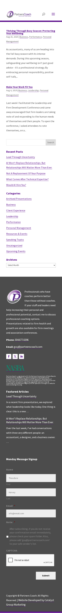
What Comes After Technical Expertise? (27, 179)
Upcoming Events (15, 251)
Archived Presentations (19, 198)
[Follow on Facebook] (8, 356)
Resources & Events (16, 233)
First (8, 484)
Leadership (33, 90)
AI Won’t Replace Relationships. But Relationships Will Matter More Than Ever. (29, 420)
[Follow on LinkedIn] (21, 356)
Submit (45, 575)
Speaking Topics (15, 239)
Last (8, 498)
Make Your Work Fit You (19, 86)
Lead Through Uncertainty (20, 157)
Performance (35, 36)
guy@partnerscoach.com (28, 347)
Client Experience (15, 210)
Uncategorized (14, 245)
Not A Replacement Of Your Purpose (25, 173)
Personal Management (18, 227)
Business (24, 36)
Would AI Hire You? (16, 184)
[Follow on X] (15, 356)
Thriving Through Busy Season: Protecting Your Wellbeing (30, 32)
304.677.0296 (21, 340)
